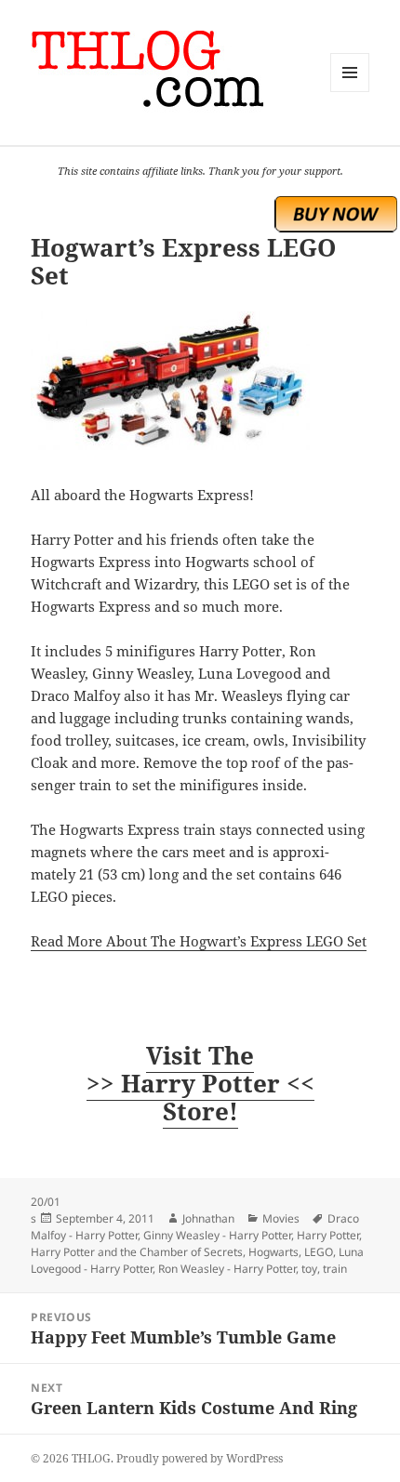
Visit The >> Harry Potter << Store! (200, 1083)
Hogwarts (273, 1252)
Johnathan (208, 1218)
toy (309, 1269)
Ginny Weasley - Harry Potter (217, 1235)
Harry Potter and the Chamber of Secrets (137, 1252)
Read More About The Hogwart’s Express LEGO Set (199, 941)
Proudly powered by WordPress (199, 1458)
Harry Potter (328, 1235)
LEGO (318, 1252)
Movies (281, 1218)
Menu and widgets (350, 91)
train (335, 1269)
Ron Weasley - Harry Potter (227, 1269)
